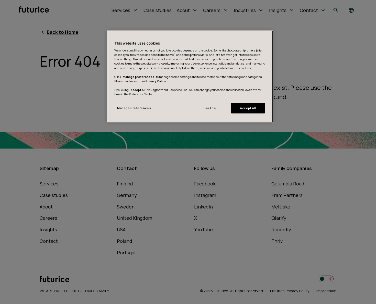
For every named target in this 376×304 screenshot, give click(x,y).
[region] (190, 76)
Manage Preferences (134, 108)
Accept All (248, 108)
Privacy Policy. (156, 81)
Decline (210, 108)
